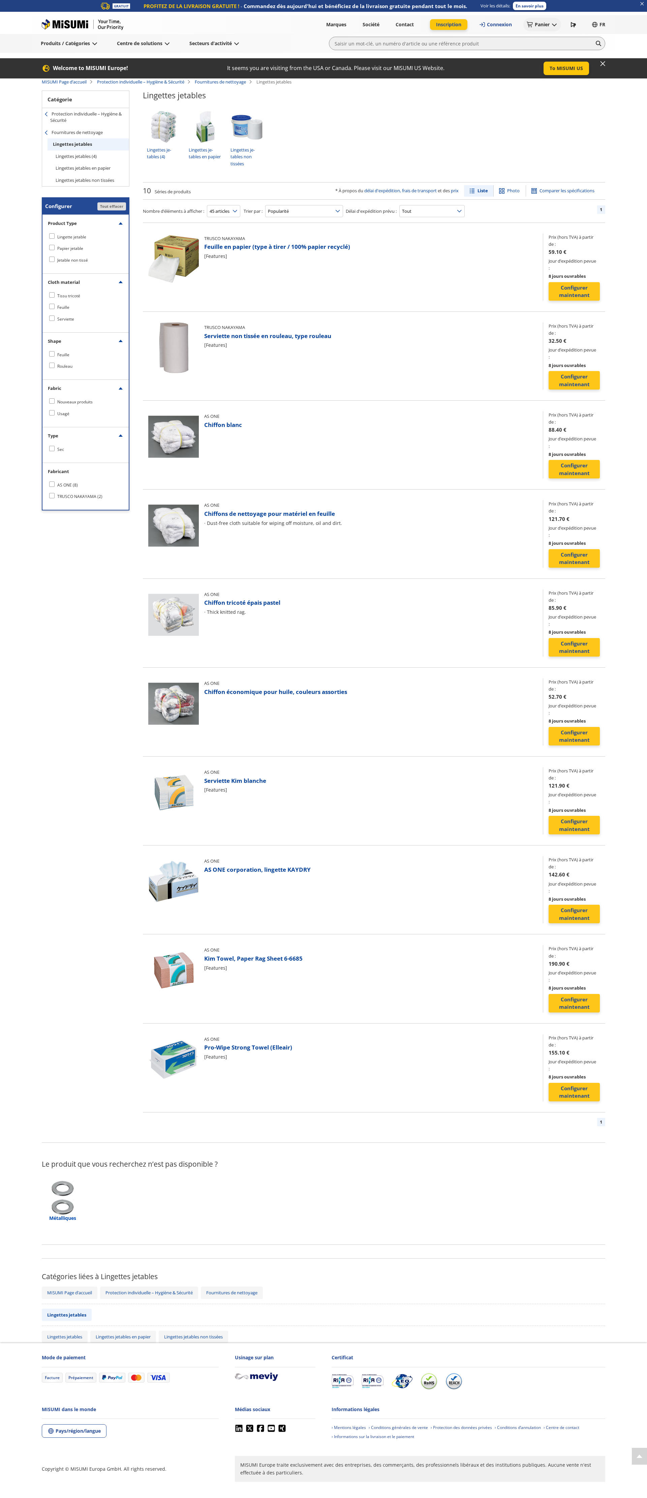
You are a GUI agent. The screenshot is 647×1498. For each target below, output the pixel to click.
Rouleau (64, 366)
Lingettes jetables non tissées (85, 180)
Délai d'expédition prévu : (371, 211)
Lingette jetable (71, 237)
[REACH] (453, 1381)
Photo (513, 191)
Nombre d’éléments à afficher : (173, 211)
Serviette (65, 319)
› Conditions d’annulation (518, 1427)
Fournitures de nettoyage (220, 82)
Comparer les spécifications (567, 191)
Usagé (63, 414)
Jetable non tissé (72, 260)
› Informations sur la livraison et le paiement (373, 1436)
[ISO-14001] (372, 1381)
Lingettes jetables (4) (76, 156)
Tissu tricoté (68, 296)
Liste (482, 191)
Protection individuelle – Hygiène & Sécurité (140, 82)
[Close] (602, 63)
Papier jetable (70, 248)
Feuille (63, 307)
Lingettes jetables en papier (83, 168)
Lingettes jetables (72, 144)
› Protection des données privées (461, 1427)
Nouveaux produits (75, 402)
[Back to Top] (639, 1456)
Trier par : (253, 211)
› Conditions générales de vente (398, 1427)
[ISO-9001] (342, 1381)
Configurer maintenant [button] (574, 291)
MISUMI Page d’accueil (64, 82)
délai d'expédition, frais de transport (400, 191)
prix (455, 191)
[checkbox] (86, 237)
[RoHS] (429, 1381)
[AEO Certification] (402, 1381)
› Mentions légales (349, 1427)
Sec (60, 449)
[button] (529, 6)
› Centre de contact (561, 1427)
